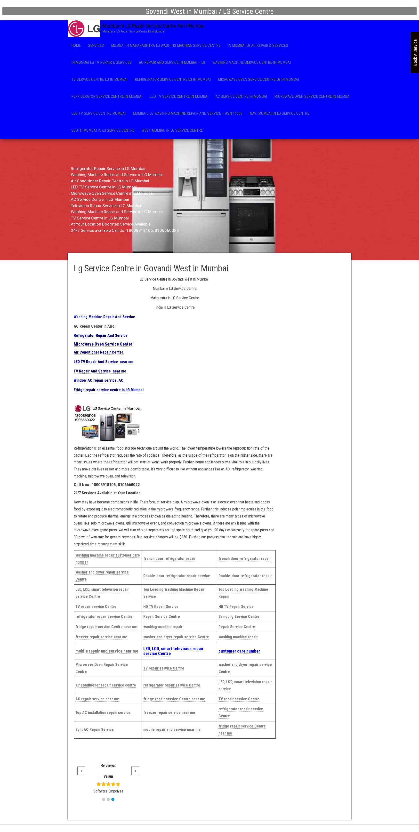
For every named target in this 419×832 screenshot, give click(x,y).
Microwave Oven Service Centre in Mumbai (312, 96)
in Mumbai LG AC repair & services (258, 45)
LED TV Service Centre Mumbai (98, 113)
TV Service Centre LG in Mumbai (99, 79)
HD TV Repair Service (160, 606)
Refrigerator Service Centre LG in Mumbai (173, 79)
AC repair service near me (97, 699)
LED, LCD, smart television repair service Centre (173, 651)
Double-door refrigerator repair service (176, 576)
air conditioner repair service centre (105, 685)
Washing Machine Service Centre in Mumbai (251, 62)
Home (76, 45)
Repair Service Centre (161, 616)
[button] (103, 799)
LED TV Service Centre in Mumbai (179, 96)
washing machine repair (163, 626)
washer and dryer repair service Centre (176, 637)
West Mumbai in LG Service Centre (172, 130)
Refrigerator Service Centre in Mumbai (106, 96)
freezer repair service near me (101, 637)
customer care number (239, 651)
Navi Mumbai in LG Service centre (279, 113)
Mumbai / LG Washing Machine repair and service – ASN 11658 (187, 113)
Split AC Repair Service (94, 729)
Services (96, 45)
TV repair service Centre (95, 606)
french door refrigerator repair (169, 558)
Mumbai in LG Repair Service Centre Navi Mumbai (153, 26)
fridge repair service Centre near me (106, 626)
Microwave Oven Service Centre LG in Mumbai (258, 79)
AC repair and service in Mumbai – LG (172, 62)
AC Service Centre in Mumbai (241, 96)
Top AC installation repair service (102, 712)
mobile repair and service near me (106, 651)
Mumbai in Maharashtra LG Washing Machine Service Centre (165, 45)
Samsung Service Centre (238, 616)
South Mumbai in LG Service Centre (102, 130)
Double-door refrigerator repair (245, 576)
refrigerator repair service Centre (103, 616)
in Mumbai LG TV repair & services (101, 62)
